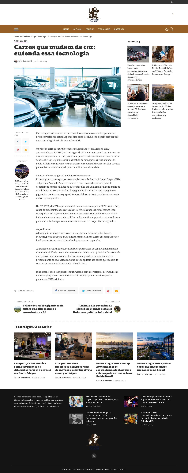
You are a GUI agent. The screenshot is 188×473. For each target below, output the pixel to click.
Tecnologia (20, 41)
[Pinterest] (17, 149)
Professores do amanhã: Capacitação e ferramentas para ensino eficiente (102, 399)
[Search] (171, 29)
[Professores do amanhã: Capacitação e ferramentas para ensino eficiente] (76, 401)
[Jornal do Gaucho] (94, 14)
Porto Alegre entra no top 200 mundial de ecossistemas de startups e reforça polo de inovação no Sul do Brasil (114, 370)
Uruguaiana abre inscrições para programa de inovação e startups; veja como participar (73, 368)
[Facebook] (17, 141)
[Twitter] (25, 141)
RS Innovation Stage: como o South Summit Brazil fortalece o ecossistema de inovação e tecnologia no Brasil (22, 190)
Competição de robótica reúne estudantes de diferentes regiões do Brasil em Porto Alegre (32, 368)
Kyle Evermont (25, 61)
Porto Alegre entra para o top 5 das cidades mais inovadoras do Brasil (154, 366)
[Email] (25, 149)
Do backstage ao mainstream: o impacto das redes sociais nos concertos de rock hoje (156, 399)
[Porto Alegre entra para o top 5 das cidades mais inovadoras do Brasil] (155, 346)
